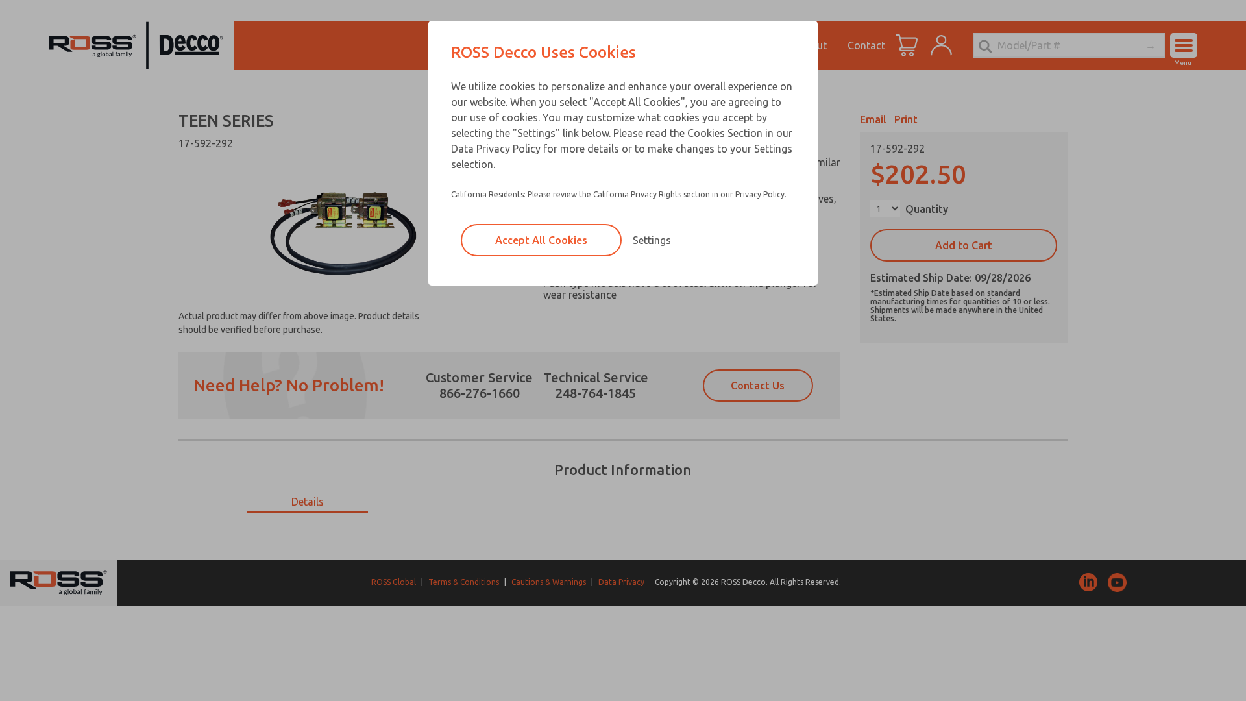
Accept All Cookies (541, 240)
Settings (652, 240)
